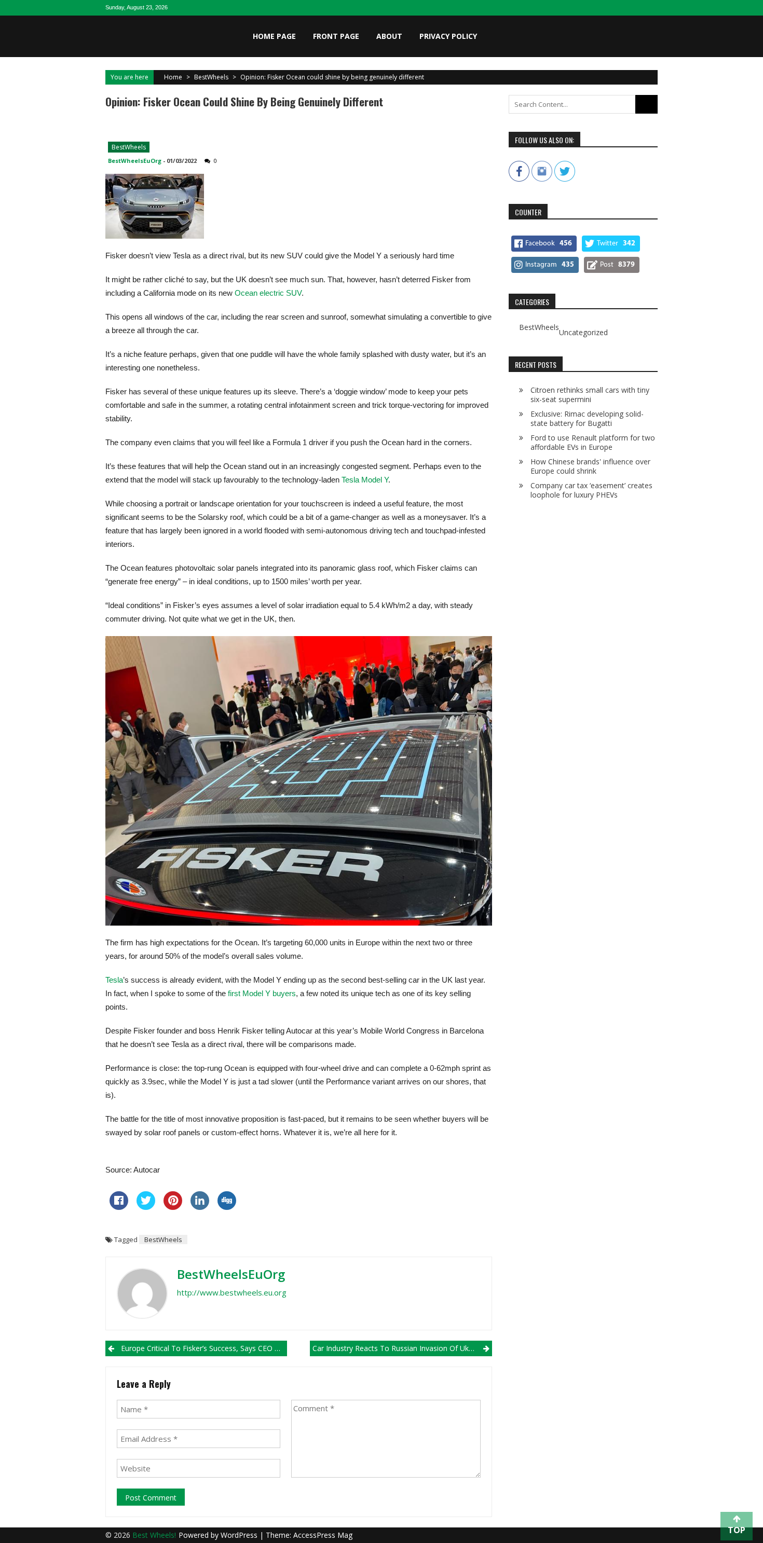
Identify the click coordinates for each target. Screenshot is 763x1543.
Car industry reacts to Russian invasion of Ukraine (398, 1348)
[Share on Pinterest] (173, 1206)
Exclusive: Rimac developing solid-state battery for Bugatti (587, 418)
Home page (274, 36)
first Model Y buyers (262, 993)
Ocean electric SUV (268, 292)
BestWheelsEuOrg (134, 160)
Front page (336, 36)
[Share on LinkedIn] (199, 1206)
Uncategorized (583, 332)
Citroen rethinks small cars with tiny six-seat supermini (589, 394)
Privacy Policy (448, 36)
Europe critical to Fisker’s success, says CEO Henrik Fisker (204, 1348)
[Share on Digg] (226, 1206)
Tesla (114, 979)
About (389, 36)
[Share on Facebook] (119, 1206)
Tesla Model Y (365, 479)
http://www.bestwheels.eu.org (232, 1292)
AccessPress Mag (322, 1535)
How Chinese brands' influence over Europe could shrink (590, 466)
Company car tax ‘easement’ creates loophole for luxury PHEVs (591, 490)
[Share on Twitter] (146, 1206)
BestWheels (211, 77)
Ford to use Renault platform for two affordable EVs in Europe (592, 442)
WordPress (240, 1535)
